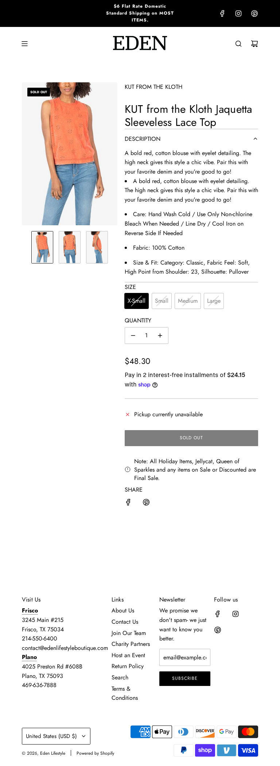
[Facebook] (222, 13)
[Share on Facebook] (128, 503)
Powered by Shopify (95, 753)
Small (161, 301)
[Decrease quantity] (133, 336)
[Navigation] (24, 44)
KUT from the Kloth (153, 87)
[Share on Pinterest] (146, 503)
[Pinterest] (254, 13)
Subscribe (185, 678)
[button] (28, 154)
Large (214, 301)
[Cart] (254, 44)
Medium (188, 301)
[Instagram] (238, 13)
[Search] (238, 44)
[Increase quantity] (160, 336)
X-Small (136, 301)
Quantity (138, 320)
